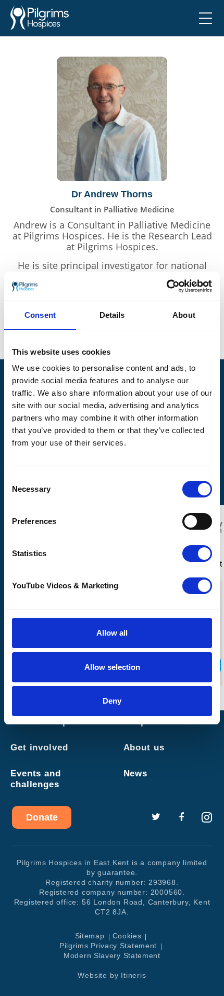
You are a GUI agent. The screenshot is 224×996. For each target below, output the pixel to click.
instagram (207, 817)
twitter (156, 817)
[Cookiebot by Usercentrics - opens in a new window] (166, 286)
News (135, 773)
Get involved (39, 747)
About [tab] (183, 315)
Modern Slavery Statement (112, 955)
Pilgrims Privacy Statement (108, 945)
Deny (112, 700)
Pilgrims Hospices (39, 18)
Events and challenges (35, 779)
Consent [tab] (40, 315)
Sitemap (90, 936)
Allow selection (112, 667)
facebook (181, 817)
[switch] (197, 521)
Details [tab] (112, 315)
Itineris (133, 975)
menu (205, 18)
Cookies (127, 936)
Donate (42, 817)
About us (144, 747)
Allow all (112, 632)
